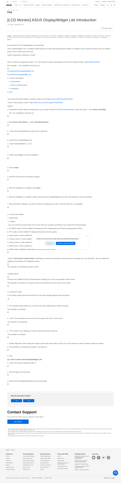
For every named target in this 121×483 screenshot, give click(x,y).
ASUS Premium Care (28, 465)
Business (98, 1)
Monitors (8, 465)
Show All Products (10, 469)
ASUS (8, 10)
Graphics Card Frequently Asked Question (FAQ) (81, 461)
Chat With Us (60, 458)
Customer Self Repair (45, 465)
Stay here (50, 243)
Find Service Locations (28, 460)
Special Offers (111, 1)
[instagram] (108, 457)
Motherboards (9, 462)
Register (102, 5)
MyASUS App (60, 460)
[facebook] (98, 457)
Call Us (59, 456)
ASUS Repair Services (28, 462)
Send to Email (108, 28)
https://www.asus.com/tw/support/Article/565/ (46, 102)
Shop (16, 5)
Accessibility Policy (62, 466)
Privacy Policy (48, 478)
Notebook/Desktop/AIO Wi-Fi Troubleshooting (82, 467)
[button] (104, 1)
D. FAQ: (9, 356)
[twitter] (103, 457)
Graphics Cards (10, 467)
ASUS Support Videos (45, 458)
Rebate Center (26, 469)
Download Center (44, 462)
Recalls (42, 469)
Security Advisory (44, 467)
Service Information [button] (28, 454)
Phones (8, 456)
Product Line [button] (9, 454)
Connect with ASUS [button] (62, 454)
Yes (17, 400)
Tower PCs (8, 460)
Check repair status (28, 458)
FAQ (17, 10)
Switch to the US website (66, 243)
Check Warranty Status (28, 456)
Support (13, 10)
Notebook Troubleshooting (81, 464)
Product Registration (45, 456)
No (28, 400)
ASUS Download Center (64, 99)
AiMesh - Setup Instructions (82, 469)
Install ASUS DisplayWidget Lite (20, 74)
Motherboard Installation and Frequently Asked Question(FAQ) (82, 457)
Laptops (8, 458)
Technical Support (44, 460)
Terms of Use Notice (37, 478)
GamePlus (15, 89)
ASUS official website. (92, 62)
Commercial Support (62, 468)
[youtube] (93, 457)
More (9, 39)
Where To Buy (26, 467)
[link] (9, 5)
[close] (86, 236)
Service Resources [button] (45, 454)
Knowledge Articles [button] (80, 454)
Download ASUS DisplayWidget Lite (21, 71)
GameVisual (15, 81)
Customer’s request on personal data (63, 463)
